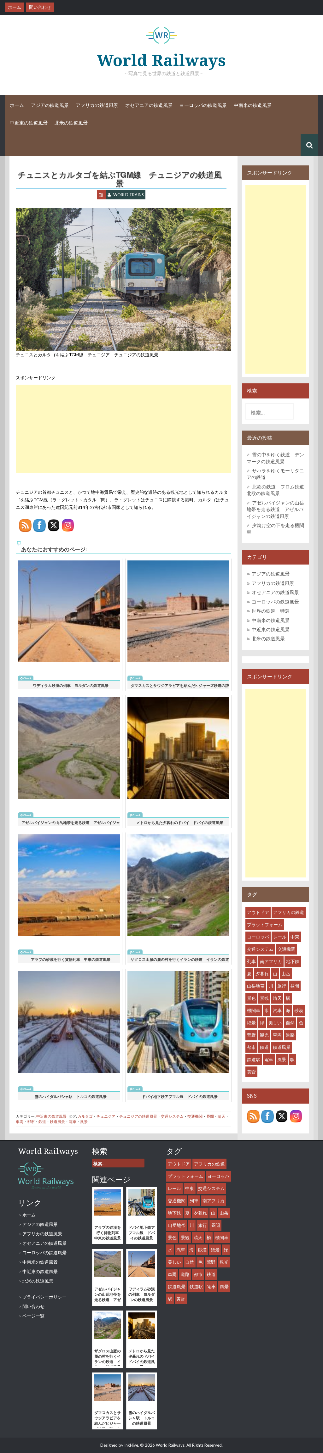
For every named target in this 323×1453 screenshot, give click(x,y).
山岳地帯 (256, 985)
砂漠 (298, 1010)
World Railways (161, 60)
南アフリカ (271, 961)
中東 (295, 936)
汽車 (277, 1010)
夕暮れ (262, 973)
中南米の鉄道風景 (253, 105)
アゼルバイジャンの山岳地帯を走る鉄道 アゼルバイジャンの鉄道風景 (275, 509)
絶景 (251, 1022)
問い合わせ (33, 1306)
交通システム (172, 1116)
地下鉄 (292, 961)
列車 (251, 961)
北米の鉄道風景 (71, 123)
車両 (19, 1121)
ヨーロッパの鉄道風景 (203, 105)
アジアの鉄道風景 (50, 105)
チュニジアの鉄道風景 (138, 1116)
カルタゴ (85, 1116)
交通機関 (195, 1116)
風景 (84, 1121)
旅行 (281, 985)
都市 (31, 1121)
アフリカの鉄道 (288, 912)
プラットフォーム (264, 924)
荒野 (251, 1035)
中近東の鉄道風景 (29, 123)
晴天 (221, 1116)
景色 (251, 998)
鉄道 (42, 1121)
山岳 (285, 973)
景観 (264, 998)
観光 (264, 1035)
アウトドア (258, 912)
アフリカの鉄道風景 (97, 105)
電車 (72, 1121)
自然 (290, 1022)
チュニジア (106, 1116)
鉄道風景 (57, 1121)
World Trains (128, 194)
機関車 (253, 1010)
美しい (275, 1022)
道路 (290, 1035)
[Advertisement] (123, 429)
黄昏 (251, 1071)
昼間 (210, 1116)
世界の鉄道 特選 (271, 611)
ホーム (17, 105)
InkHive (131, 1445)
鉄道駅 (253, 1059)
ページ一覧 (33, 1315)
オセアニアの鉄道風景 (149, 105)
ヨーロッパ (258, 936)
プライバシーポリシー (44, 1297)
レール (279, 936)
